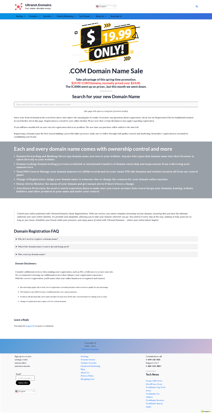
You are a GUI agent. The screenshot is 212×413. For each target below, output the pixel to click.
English (102, 6)
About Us (85, 372)
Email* (18, 374)
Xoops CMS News (154, 381)
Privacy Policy (87, 376)
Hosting (84, 356)
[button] (197, 6)
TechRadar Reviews (155, 400)
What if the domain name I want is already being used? (43, 246)
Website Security (88, 363)
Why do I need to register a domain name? (38, 239)
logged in (30, 326)
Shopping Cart (87, 379)
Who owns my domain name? (31, 254)
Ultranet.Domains (38, 5)
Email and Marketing (90, 366)
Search (190, 104)
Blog (83, 369)
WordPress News (154, 384)
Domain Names (88, 359)
